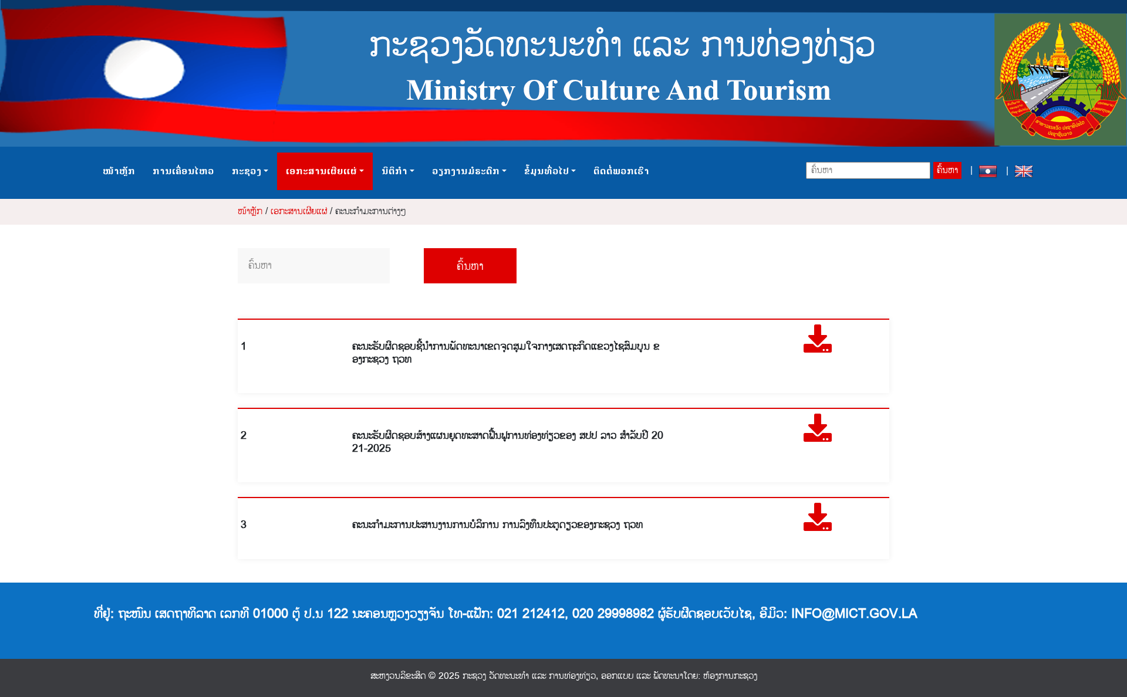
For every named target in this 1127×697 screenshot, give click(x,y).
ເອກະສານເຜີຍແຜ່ (299, 211)
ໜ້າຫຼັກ (119, 171)
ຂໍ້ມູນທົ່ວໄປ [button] (546, 171)
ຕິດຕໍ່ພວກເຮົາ (621, 171)
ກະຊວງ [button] (246, 171)
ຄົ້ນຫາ (947, 170)
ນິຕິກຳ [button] (394, 171)
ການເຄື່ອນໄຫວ (183, 171)
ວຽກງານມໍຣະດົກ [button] (466, 171)
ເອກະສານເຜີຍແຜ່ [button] (321, 171)
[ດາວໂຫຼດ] (818, 346)
